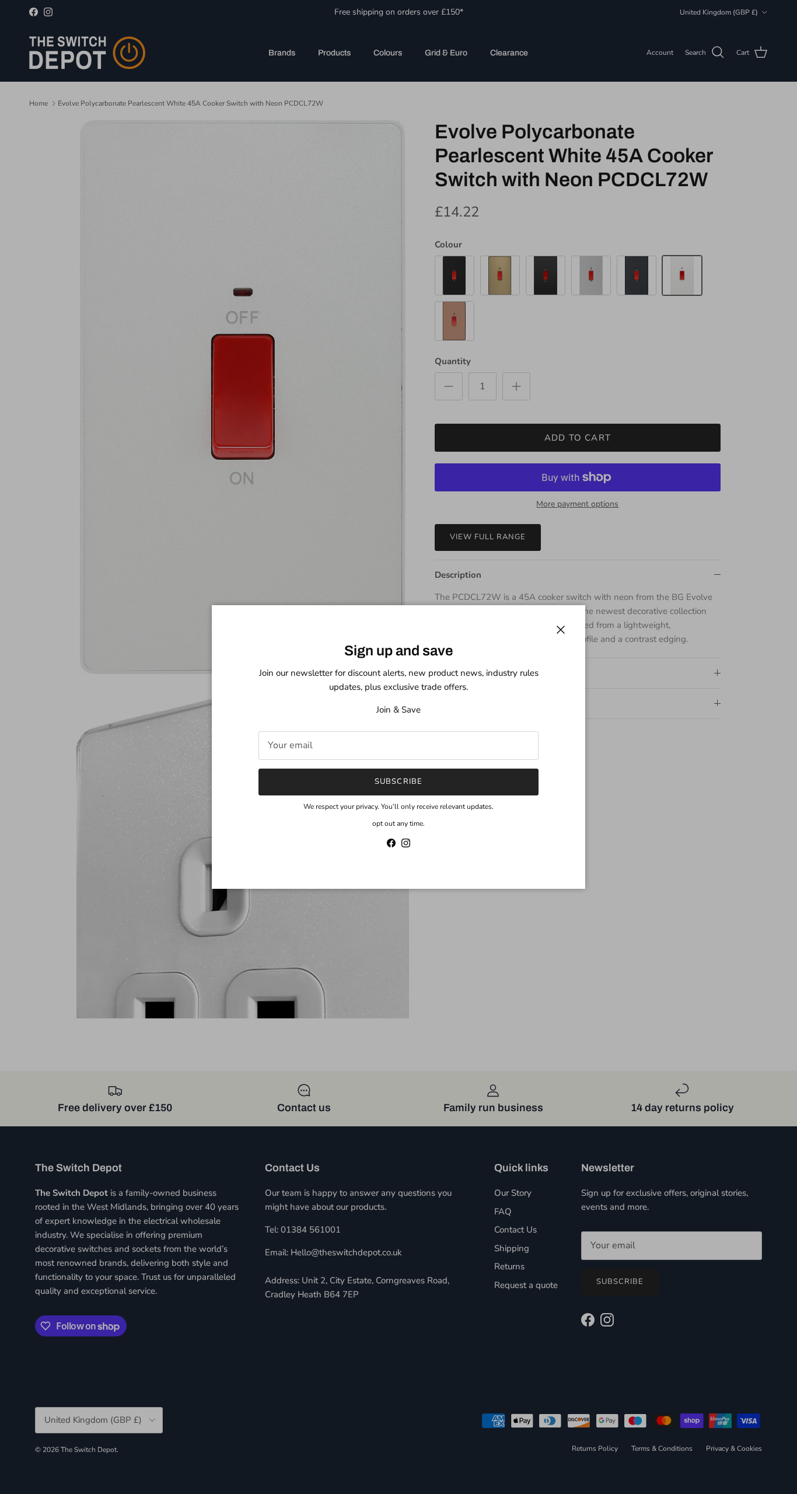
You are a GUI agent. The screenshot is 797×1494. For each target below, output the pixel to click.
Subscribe (398, 781)
